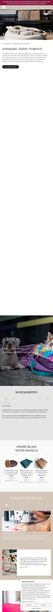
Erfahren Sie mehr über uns (28, 601)
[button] (3, 7)
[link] (36, 607)
